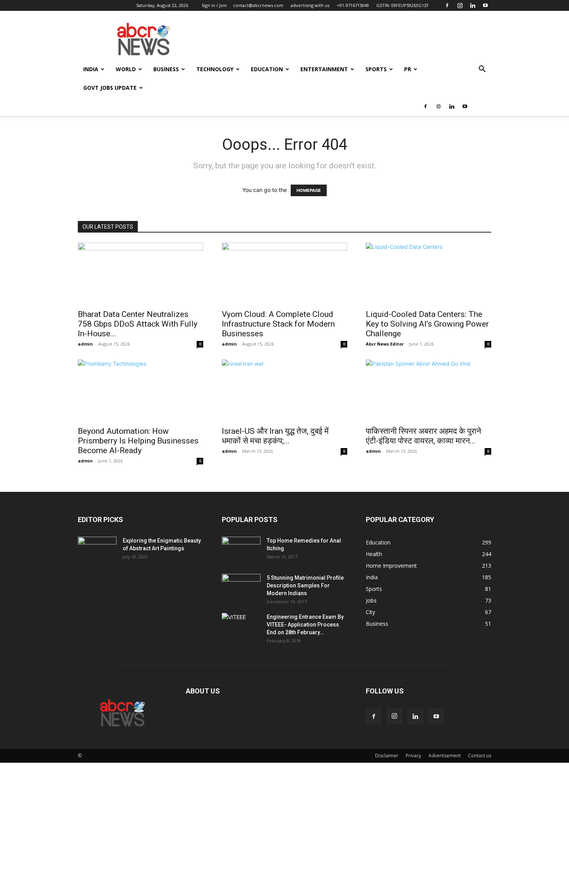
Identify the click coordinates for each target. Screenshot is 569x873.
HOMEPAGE (308, 190)
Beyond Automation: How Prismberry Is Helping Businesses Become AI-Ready (138, 440)
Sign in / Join (214, 5)
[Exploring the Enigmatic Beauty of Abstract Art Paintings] (97, 550)
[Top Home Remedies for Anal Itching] (241, 550)
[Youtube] (485, 5)
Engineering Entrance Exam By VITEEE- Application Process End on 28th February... (305, 624)
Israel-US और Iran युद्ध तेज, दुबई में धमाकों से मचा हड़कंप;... (275, 435)
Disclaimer (386, 755)
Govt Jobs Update (110, 87)
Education (267, 69)
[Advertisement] (232, 817)
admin (85, 344)
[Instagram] (460, 5)
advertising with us (310, 5)
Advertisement (444, 755)
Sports (376, 69)
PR (407, 69)
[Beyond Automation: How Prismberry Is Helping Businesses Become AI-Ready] (140, 390)
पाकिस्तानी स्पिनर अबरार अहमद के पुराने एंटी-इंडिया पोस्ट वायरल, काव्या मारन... (423, 435)
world (126, 69)
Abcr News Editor (385, 344)
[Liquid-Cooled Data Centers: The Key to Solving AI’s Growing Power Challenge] (428, 274)
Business (166, 69)
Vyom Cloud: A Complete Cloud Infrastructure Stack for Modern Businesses (278, 324)
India (90, 69)
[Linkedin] (472, 5)
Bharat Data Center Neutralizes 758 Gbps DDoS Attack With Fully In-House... (137, 324)
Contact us (479, 755)
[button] (482, 70)
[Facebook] (447, 5)
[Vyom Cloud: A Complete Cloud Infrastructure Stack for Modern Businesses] (284, 274)
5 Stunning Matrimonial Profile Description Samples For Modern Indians (305, 585)
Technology (214, 69)
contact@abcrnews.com (258, 5)
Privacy (413, 755)
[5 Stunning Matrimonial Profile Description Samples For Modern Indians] (241, 587)
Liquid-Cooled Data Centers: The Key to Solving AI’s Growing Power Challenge (427, 324)
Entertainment (324, 69)
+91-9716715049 (353, 5)
